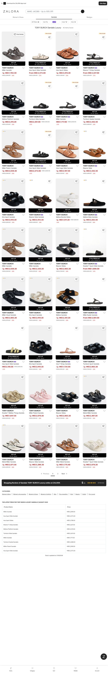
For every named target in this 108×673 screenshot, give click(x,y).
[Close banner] (2, 3)
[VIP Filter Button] (55, 22)
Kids (71, 494)
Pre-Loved (92, 494)
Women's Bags (6, 494)
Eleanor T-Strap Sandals (10, 524)
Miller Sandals (7, 511)
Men (55, 494)
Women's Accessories (19, 494)
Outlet (84, 494)
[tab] (18, 17)
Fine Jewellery (63, 494)
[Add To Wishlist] (23, 68)
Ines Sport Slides (8, 520)
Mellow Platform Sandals (10, 529)
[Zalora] (11, 11)
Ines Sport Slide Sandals (10, 516)
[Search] (82, 11)
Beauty (78, 494)
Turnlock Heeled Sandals (10, 542)
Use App (103, 3)
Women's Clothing (46, 494)
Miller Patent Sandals (9, 546)
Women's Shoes (33, 494)
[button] (54, 3)
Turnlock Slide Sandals (10, 533)
